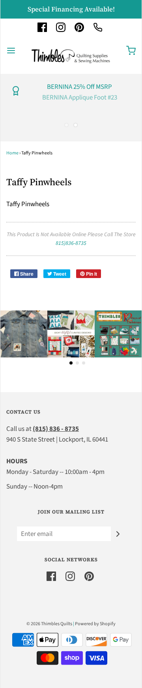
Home (12, 153)
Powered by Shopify (95, 623)
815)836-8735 (71, 243)
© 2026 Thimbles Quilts (49, 623)
